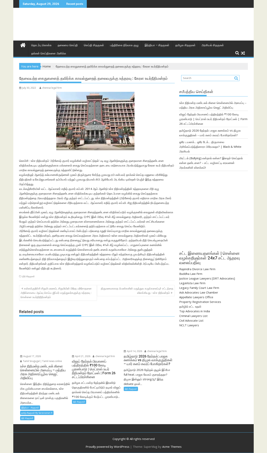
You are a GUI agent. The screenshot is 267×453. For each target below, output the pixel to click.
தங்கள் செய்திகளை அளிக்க (48, 53)
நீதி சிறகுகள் (28, 276)
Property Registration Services (200, 302)
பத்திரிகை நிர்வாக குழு (124, 45)
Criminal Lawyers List (193, 316)
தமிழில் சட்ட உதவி (190, 306)
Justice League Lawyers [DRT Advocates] (207, 278)
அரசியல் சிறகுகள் (213, 45)
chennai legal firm (52, 87)
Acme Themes (172, 447)
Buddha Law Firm (190, 274)
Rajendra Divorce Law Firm (197, 269)
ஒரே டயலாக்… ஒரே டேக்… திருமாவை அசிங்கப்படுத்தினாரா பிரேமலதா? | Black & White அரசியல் (210, 146)
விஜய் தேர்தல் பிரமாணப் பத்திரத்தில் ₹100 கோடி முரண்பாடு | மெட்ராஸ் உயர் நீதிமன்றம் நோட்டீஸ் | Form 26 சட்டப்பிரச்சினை (213, 119)
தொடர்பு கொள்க (41, 45)
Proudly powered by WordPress (107, 447)
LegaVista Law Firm (192, 283)
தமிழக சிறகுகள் (185, 45)
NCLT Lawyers (189, 325)
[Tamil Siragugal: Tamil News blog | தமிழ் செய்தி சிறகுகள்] (23, 45)
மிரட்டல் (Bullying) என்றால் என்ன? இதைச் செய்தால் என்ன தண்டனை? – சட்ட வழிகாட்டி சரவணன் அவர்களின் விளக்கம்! (211, 162)
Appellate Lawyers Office (196, 297)
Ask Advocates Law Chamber (198, 292)
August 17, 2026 (32, 356)
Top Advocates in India (194, 311)
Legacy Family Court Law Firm (199, 288)
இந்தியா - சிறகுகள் (30, 407)
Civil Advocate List (191, 320)
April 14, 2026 (134, 351)
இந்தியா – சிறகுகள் (157, 45)
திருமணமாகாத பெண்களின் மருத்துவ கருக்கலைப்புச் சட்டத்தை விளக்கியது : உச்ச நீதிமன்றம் (137, 291)
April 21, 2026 (82, 356)
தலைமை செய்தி (68, 45)
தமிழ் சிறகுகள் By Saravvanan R (36, 412)
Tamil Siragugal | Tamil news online (42, 361)
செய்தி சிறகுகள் (94, 45)
